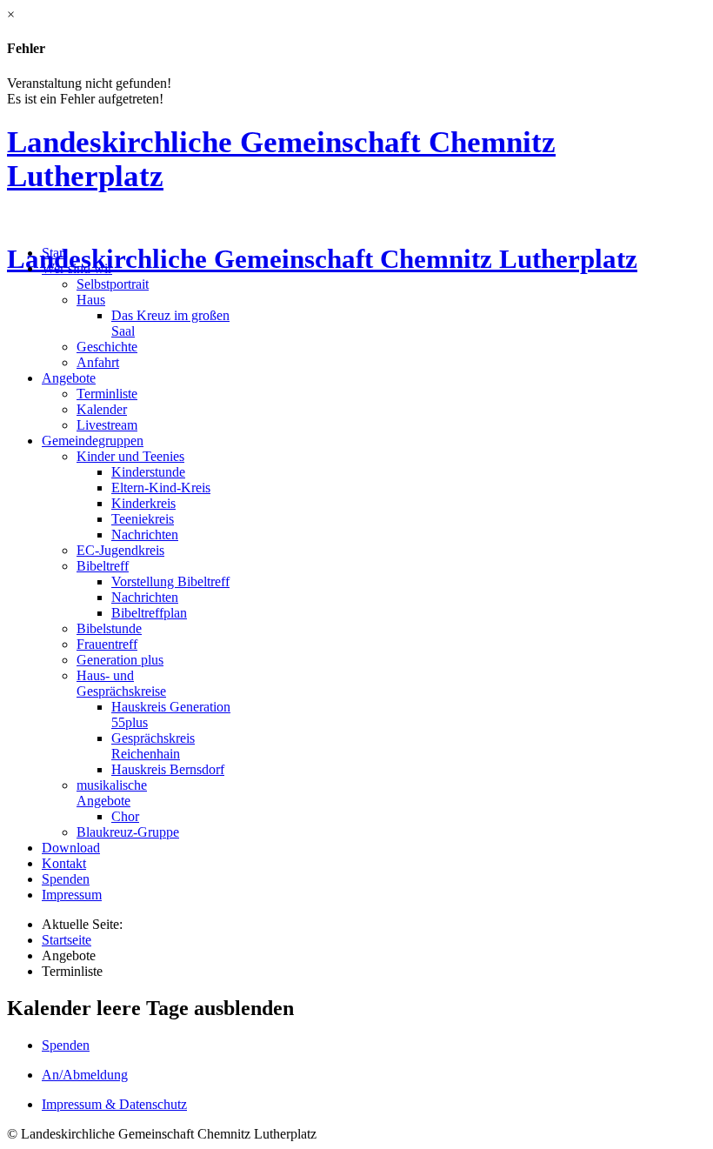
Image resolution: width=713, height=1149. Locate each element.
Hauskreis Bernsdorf (167, 769)
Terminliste (107, 393)
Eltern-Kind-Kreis (160, 487)
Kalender (102, 409)
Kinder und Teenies (130, 456)
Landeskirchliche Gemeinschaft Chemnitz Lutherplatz (322, 259)
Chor (125, 816)
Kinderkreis (143, 503)
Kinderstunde (148, 471)
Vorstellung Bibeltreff (170, 581)
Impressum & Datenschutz (114, 1104)
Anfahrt (98, 362)
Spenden (66, 879)
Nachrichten (144, 534)
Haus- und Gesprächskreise (121, 683)
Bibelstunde (109, 628)
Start (54, 252)
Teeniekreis (142, 518)
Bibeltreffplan (149, 612)
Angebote (69, 378)
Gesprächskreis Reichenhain (153, 746)
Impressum (72, 894)
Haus (91, 299)
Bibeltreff (103, 565)
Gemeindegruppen (92, 440)
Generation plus (120, 659)
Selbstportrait (113, 284)
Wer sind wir (77, 268)
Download (71, 847)
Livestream (107, 425)
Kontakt (64, 863)
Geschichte (107, 346)
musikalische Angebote (112, 793)
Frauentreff (107, 644)
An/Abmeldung (85, 1074)
